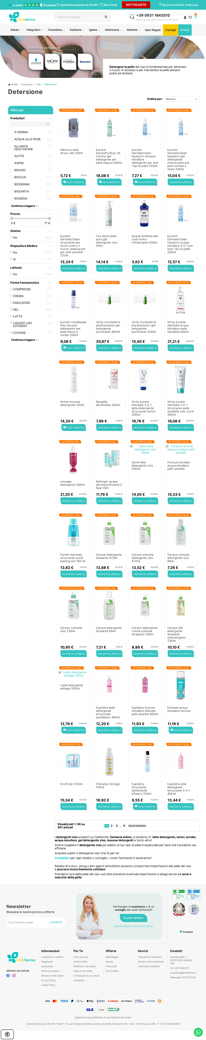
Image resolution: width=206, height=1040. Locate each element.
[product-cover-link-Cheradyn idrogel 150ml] (109, 761)
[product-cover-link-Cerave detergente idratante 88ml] (109, 605)
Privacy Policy (48, 980)
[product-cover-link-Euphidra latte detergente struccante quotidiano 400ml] (109, 684)
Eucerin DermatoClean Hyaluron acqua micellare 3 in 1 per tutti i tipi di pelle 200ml (180, 244)
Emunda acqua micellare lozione (179, 709)
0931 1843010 (135, 918)
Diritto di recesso (50, 971)
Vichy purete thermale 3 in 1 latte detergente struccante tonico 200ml (144, 408)
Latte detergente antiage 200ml (71, 687)
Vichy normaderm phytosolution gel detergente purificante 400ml (108, 327)
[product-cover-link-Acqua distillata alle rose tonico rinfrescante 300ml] (145, 213)
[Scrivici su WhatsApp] (198, 1032)
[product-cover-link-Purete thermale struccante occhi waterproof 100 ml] (73, 532)
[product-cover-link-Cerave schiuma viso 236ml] (73, 605)
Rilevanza (170, 99)
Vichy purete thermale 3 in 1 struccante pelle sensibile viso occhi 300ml (180, 408)
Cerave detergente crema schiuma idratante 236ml (145, 631)
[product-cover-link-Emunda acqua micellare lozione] (181, 684)
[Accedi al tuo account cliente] (185, 17)
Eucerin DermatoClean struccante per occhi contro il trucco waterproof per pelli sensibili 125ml (72, 245)
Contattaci (79, 980)
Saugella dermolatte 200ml (108, 403)
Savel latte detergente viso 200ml (142, 465)
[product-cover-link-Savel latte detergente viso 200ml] (145, 448)
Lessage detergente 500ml (72, 483)
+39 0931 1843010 (153, 15)
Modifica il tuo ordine (85, 966)
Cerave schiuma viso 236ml (71, 629)
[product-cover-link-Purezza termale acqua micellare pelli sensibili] (181, 448)
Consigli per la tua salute (86, 975)
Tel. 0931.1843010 (179, 968)
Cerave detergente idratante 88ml (109, 629)
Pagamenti (47, 961)
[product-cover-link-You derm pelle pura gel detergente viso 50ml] (109, 213)
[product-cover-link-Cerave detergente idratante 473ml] (109, 532)
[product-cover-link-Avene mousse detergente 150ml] (73, 379)
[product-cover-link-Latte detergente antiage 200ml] (73, 673)
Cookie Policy (48, 985)
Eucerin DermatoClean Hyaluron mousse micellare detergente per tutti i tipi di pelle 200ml (145, 158)
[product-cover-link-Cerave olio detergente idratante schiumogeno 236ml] (181, 605)
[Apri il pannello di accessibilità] (7, 1034)
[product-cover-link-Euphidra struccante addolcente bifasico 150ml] (145, 761)
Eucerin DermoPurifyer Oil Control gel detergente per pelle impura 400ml (109, 156)
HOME (14, 84)
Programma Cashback (149, 957)
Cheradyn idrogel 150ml (108, 785)
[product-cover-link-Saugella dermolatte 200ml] (109, 379)
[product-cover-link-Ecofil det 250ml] (73, 761)
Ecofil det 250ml (71, 784)
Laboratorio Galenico (149, 966)
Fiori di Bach (112, 971)
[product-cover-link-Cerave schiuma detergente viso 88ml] (181, 532)
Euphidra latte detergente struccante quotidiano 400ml (108, 712)
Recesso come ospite (52, 975)
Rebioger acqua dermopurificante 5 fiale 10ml (109, 485)
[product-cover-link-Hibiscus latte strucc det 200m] (73, 127)
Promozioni (111, 966)
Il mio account (81, 957)
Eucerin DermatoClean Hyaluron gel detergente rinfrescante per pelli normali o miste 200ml (178, 159)
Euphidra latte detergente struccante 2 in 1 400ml (178, 788)
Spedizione (47, 966)
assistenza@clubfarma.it (183, 972)
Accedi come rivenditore (151, 961)
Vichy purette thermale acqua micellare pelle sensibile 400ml (178, 327)
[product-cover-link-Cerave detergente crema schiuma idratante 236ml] (145, 605)
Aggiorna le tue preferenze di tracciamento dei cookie (103, 1017)
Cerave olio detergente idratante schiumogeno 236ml (176, 634)
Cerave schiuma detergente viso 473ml (143, 558)
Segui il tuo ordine (83, 971)
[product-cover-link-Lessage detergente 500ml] (73, 458)
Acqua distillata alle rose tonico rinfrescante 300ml (145, 239)
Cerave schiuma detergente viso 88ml (178, 558)
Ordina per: (155, 99)
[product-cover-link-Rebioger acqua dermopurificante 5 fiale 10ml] (109, 458)
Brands (109, 961)
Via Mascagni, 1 (181, 960)
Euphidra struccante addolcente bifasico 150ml (141, 788)
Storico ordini (80, 961)
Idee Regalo (112, 957)
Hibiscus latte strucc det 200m (71, 151)
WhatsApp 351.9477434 (183, 977)
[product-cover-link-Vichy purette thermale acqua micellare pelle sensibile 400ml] (181, 299)
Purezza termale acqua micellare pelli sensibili (178, 465)
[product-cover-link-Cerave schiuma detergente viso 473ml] (145, 532)
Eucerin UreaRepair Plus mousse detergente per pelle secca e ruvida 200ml (73, 329)
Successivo (138, 825)
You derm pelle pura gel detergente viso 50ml (106, 240)
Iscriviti (57, 922)
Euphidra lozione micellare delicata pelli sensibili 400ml (145, 711)
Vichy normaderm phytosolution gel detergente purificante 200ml (144, 327)
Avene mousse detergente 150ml (72, 403)
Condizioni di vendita (52, 957)
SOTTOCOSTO (136, 4)
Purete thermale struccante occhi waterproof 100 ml (72, 558)
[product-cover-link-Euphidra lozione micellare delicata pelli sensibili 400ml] (145, 684)
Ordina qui (191, 4)
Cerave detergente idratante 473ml (109, 556)
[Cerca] (106, 17)
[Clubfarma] (22, 16)
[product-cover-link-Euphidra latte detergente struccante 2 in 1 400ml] (181, 761)
